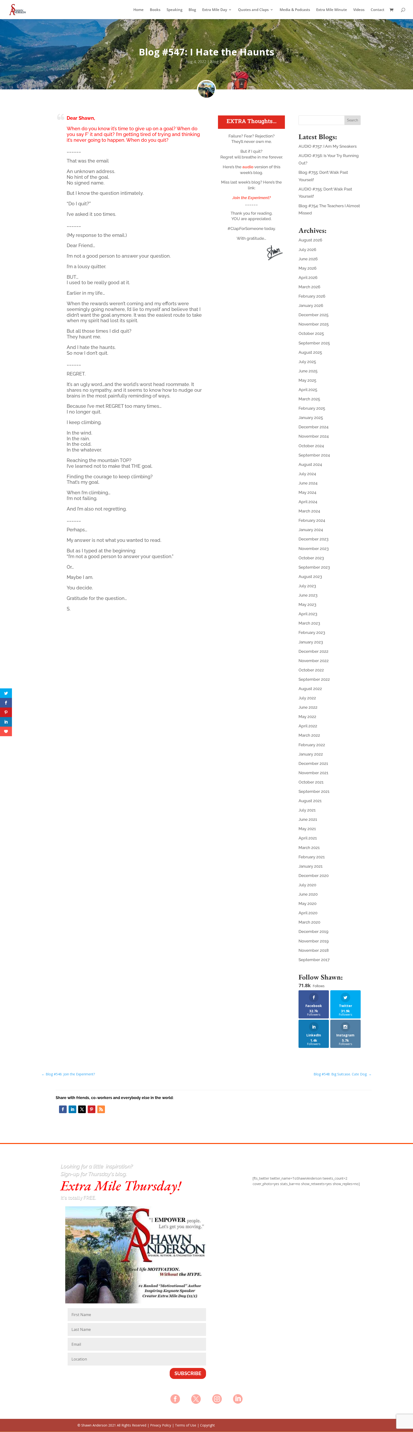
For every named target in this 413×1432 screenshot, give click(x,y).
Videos (358, 10)
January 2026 (311, 305)
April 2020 (308, 912)
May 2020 (307, 903)
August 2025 (310, 352)
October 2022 (311, 670)
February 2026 (312, 296)
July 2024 (307, 473)
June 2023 (308, 595)
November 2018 (314, 950)
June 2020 (308, 894)
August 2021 (310, 800)
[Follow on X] (82, 1109)
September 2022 (314, 679)
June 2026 (308, 258)
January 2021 (311, 866)
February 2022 (312, 744)
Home (138, 10)
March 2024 (309, 511)
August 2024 (310, 464)
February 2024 (312, 520)
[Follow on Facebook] (63, 1109)
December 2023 (313, 539)
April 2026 (308, 277)
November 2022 (314, 660)
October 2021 (311, 782)
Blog (192, 10)
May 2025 (307, 380)
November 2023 (314, 548)
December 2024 (313, 427)
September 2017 (314, 959)
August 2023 (310, 576)
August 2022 (310, 688)
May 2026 (307, 268)
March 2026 (309, 286)
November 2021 (313, 772)
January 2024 (311, 529)
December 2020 (314, 875)
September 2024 (314, 455)
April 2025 (308, 389)
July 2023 (307, 585)
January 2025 (311, 417)
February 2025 (312, 408)
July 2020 (307, 884)
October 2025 (311, 333)
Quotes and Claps (253, 10)
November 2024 (314, 436)
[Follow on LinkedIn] (72, 1109)
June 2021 (308, 819)
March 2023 (309, 623)
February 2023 (312, 632)
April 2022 (308, 726)
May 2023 (307, 604)
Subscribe (187, 1373)
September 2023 (314, 567)
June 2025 (308, 371)
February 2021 (312, 857)
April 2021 (308, 838)
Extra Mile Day (214, 10)
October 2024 (311, 445)
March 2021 (309, 847)
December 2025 (313, 314)
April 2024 (308, 501)
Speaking (174, 10)
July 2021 (307, 810)
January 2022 (311, 754)
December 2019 (313, 931)
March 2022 (309, 735)
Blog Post (219, 61)
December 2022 (313, 651)
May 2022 (307, 716)
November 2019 (314, 941)
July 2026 (307, 249)
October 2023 (311, 557)
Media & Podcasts (295, 10)
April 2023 (308, 613)
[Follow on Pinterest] (91, 1109)
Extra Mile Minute (331, 10)
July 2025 (307, 361)
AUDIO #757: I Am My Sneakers (328, 146)
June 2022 (308, 707)
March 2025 (309, 399)
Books (155, 10)
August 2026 (310, 240)
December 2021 (313, 763)
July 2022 (307, 698)
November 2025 (314, 324)
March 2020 (309, 922)
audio (248, 166)
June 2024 (308, 483)
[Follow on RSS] (101, 1109)
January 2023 (311, 642)
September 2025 (314, 343)
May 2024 (307, 492)
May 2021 (307, 828)
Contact (377, 10)
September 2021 (314, 791)
